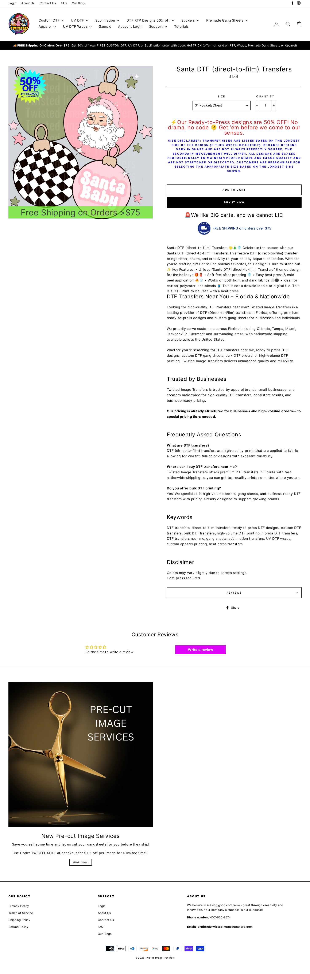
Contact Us (48, 3)
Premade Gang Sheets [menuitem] (224, 20)
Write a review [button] (200, 650)
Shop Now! (81, 862)
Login (12, 3)
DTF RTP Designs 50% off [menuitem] (148, 20)
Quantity (265, 96)
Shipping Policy (19, 920)
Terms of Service (20, 913)
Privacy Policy (18, 906)
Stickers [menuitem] (188, 20)
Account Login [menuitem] (130, 26)
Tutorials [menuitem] (181, 26)
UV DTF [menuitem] (77, 20)
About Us (27, 3)
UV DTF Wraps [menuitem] (75, 26)
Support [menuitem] (156, 26)
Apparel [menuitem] (45, 26)
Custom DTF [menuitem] (49, 20)
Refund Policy (18, 927)
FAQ (64, 3)
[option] (155, 45)
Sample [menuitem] (105, 26)
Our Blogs (79, 3)
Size (221, 96)
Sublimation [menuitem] (105, 20)
